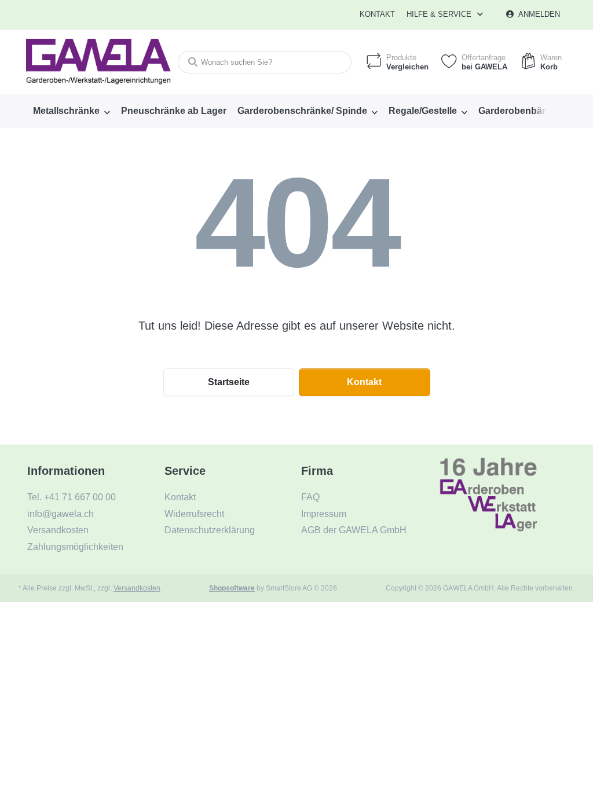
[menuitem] (71, 111)
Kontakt (377, 14)
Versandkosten (137, 588)
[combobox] (265, 62)
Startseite (229, 382)
